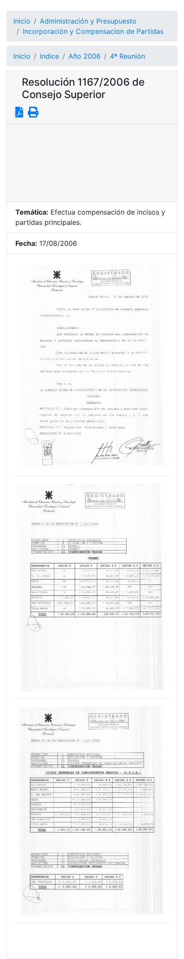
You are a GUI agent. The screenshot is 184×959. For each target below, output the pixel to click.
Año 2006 (84, 56)
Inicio (21, 21)
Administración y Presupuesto (88, 21)
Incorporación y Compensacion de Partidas (93, 31)
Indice (49, 56)
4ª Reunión (127, 56)
